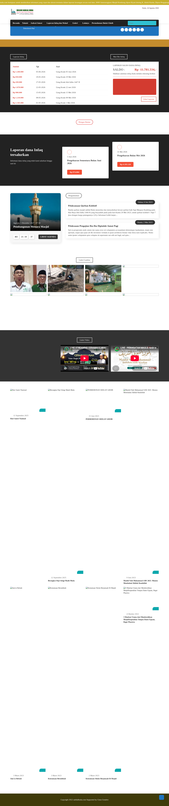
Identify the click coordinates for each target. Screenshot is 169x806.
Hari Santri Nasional (18, 419)
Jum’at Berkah (16, 779)
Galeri (75, 23)
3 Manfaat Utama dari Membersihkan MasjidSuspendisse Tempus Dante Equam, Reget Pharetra (139, 619)
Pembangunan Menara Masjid (31, 226)
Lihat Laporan (148, 99)
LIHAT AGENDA (48, 237)
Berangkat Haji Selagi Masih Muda (61, 581)
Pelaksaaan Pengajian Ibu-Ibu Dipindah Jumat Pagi (93, 226)
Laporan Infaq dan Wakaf (57, 23)
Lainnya (85, 23)
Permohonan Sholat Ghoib (102, 23)
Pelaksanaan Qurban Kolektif (82, 205)
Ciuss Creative (103, 800)
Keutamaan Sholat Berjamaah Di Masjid (101, 779)
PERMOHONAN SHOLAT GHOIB (99, 419)
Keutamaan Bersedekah (57, 779)
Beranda (16, 23)
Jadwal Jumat (36, 23)
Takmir (25, 23)
